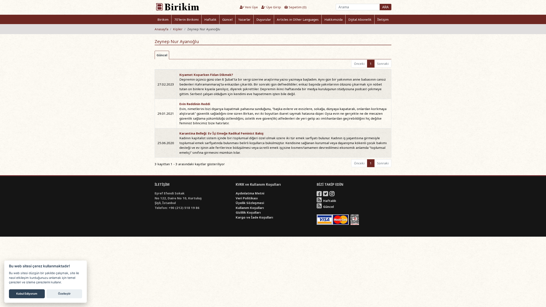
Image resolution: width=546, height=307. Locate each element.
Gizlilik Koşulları (248, 212)
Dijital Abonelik (360, 19)
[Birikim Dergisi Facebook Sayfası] (319, 194)
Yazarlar (244, 19)
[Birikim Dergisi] (177, 6)
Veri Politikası (247, 198)
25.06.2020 (165, 143)
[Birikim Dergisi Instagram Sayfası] (332, 194)
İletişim (383, 19)
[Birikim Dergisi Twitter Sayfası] (326, 194)
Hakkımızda (333, 19)
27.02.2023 (165, 84)
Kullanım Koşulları (250, 208)
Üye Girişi (273, 7)
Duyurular (263, 19)
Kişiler (178, 29)
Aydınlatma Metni (250, 193)
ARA (385, 7)
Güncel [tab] (162, 55)
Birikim (162, 19)
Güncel (227, 19)
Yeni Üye (251, 7)
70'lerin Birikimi (186, 19)
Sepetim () (297, 7)
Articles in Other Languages (298, 19)
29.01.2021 (165, 113)
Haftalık (210, 19)
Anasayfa (161, 29)
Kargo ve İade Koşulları (254, 217)
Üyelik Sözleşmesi (250, 203)
